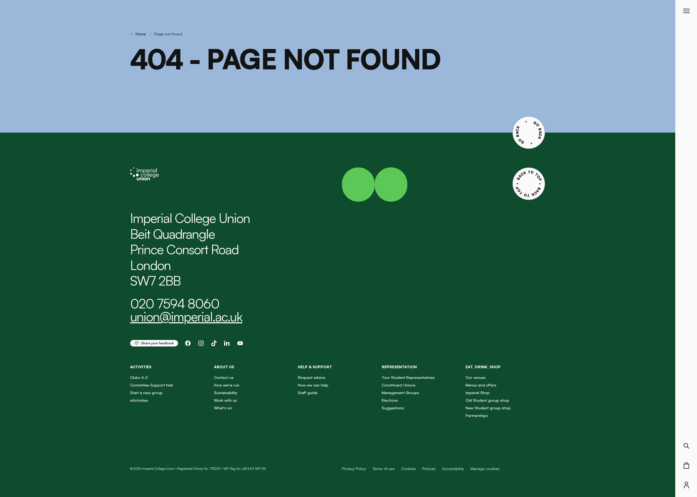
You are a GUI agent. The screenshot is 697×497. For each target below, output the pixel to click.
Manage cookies (485, 469)
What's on (223, 408)
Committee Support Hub (151, 385)
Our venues (476, 377)
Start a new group (146, 392)
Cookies (408, 468)
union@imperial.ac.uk (186, 316)
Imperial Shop (478, 392)
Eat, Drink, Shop (483, 366)
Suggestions (393, 408)
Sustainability (225, 392)
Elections (390, 400)
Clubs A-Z (139, 377)
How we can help (313, 385)
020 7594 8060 (174, 303)
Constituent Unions (398, 385)
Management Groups (400, 392)
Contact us (224, 377)
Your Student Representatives (408, 377)
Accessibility (453, 468)
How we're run (226, 385)
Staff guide (307, 392)
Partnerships (477, 415)
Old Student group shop (487, 400)
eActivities (139, 400)
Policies (429, 468)
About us (224, 366)
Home (141, 34)
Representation (399, 366)
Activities (140, 366)
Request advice (311, 377)
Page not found (168, 34)
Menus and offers (481, 385)
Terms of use (383, 468)
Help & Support (315, 366)
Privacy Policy (354, 468)
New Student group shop (488, 408)
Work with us (225, 400)
